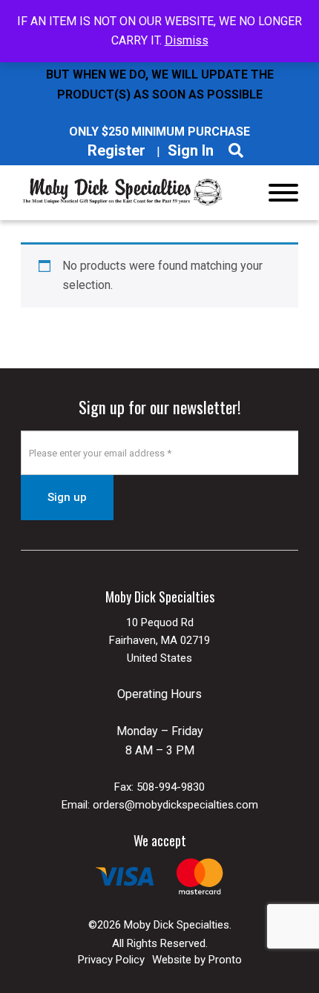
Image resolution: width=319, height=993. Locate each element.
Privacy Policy (111, 959)
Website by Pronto (197, 959)
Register (116, 150)
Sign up (67, 497)
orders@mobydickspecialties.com (175, 804)
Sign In (191, 150)
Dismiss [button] (186, 40)
